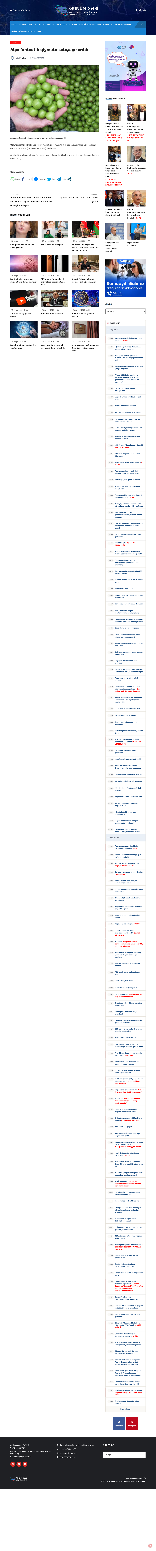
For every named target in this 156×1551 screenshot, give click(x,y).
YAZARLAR (119, 24)
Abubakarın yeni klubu (124, 588)
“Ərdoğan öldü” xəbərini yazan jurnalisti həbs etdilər (127, 420)
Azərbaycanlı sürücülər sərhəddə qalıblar (128, 339)
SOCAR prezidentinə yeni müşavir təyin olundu (128, 1237)
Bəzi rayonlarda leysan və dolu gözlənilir (127, 1315)
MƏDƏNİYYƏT (108, 24)
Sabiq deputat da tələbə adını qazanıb (127, 1402)
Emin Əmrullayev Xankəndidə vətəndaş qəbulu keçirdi (127, 1063)
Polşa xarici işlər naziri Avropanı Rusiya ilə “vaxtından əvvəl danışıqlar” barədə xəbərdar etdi (128, 1373)
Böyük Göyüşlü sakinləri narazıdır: (128, 1392)
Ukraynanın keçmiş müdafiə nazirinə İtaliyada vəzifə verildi (127, 830)
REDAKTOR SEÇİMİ (79, 24)
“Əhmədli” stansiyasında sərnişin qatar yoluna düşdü (128, 1021)
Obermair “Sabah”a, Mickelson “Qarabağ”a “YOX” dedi (128, 1325)
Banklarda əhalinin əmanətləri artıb (129, 604)
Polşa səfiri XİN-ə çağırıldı (125, 1037)
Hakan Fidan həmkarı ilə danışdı (128, 463)
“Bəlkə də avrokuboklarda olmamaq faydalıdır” (129, 1286)
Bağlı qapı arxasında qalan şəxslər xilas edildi (129, 653)
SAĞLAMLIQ (22, 31)
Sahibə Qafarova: (128, 995)
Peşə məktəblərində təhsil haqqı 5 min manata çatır (128, 496)
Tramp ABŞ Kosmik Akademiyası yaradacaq (128, 899)
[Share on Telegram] (61, 179)
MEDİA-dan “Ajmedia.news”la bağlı (129, 446)
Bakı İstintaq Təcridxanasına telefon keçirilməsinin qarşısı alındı (129, 1045)
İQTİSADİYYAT (40, 24)
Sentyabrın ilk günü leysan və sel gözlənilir (128, 535)
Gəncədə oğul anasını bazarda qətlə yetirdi (127, 1256)
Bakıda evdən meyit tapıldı (125, 406)
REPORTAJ (66, 24)
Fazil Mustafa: (125, 544)
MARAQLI (40, 31)
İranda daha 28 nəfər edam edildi (128, 412)
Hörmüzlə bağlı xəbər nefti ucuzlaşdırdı (125, 813)
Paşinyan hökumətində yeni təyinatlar (126, 662)
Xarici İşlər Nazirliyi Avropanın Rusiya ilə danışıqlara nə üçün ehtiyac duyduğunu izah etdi (127, 1362)
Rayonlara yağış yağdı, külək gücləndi (126, 679)
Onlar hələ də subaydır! (52, 244)
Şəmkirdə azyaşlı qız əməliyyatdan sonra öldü (129, 644)
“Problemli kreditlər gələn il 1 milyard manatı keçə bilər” (126, 1110)
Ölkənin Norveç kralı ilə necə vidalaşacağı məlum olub (126, 1352)
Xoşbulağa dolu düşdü (127, 924)
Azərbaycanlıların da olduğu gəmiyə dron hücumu (126, 847)
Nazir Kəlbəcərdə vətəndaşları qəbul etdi (127, 1154)
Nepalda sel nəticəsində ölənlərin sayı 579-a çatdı (128, 908)
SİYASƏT (30, 24)
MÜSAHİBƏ (91, 24)
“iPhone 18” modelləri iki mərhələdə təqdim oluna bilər (53, 282)
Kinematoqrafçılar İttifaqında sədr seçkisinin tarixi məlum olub (128, 1174)
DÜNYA (58, 24)
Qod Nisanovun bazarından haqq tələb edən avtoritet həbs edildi (113, 175)
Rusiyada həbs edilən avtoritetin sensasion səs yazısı (128, 741)
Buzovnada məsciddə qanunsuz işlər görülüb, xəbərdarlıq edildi (128, 1343)
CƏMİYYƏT (51, 24)
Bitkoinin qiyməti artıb (124, 981)
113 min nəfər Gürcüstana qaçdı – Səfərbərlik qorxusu (128, 1193)
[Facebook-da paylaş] (25, 179)
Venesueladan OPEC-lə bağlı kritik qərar (129, 1274)
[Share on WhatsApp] (15, 179)
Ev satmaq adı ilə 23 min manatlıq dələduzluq (128, 1004)
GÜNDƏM (22, 24)
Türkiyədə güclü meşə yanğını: (127, 864)
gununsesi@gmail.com (68, 1453)
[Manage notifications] (150, 1546)
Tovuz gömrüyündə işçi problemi (128, 1247)
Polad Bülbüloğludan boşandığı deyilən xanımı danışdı (135, 132)
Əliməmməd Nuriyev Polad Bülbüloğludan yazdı (125, 1220)
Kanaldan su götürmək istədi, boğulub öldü (126, 804)
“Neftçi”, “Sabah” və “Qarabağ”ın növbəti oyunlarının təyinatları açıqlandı (128, 1210)
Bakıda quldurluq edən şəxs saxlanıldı (126, 723)
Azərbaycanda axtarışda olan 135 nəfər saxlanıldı (128, 572)
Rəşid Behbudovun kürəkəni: (129, 1091)
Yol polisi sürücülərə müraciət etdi (128, 781)
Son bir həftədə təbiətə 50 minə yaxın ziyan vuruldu (127, 1071)
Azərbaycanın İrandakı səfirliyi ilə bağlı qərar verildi (128, 1135)
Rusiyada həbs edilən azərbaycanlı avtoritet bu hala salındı (114, 132)
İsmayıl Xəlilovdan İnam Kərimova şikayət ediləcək (113, 212)
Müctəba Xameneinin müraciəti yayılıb (127, 916)
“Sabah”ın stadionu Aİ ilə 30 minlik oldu (129, 581)
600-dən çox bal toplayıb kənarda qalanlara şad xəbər (128, 1030)
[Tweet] (51, 179)
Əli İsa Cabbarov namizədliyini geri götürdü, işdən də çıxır (129, 1228)
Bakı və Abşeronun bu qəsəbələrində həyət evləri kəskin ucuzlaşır (128, 514)
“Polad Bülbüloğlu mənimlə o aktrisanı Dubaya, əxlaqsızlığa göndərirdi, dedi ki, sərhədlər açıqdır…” (127, 378)
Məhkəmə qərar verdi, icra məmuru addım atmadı (129, 1081)
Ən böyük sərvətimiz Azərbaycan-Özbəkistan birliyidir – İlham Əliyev (129, 670)
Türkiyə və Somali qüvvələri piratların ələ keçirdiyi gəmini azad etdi (129, 358)
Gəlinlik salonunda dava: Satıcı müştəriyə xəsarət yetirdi (127, 636)
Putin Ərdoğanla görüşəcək (126, 988)
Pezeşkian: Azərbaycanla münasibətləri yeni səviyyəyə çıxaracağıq (126, 562)
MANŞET (14, 24)
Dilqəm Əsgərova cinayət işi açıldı (128, 774)
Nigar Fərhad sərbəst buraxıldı (127, 1201)
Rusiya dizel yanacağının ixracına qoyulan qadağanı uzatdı (128, 429)
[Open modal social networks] (69, 179)
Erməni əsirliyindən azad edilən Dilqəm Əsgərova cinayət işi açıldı (128, 553)
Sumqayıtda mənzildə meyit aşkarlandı (126, 1013)
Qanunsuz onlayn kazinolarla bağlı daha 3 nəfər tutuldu (129, 1144)
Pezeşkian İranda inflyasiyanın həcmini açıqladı (127, 437)
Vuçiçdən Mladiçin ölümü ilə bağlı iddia (128, 398)
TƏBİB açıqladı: (128, 1183)
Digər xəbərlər (125, 1409)
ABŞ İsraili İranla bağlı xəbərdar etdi (128, 973)
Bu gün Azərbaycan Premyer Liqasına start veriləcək (126, 822)
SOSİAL (99, 24)
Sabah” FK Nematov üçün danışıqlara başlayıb (126, 1335)
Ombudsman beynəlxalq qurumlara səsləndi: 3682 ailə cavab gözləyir (129, 620)
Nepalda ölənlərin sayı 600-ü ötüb (128, 797)
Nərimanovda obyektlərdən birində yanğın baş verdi (129, 367)
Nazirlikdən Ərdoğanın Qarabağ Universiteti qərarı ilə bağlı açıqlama (128, 955)
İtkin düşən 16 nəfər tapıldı (125, 715)
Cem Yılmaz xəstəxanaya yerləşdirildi (125, 389)
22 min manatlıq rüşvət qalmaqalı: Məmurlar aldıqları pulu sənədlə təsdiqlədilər (128, 699)
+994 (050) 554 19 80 (68, 1449)
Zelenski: (129, 944)
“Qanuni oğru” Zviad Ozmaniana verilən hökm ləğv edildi (128, 348)
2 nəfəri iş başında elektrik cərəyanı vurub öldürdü (125, 1265)
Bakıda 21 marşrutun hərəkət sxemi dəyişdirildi (129, 596)
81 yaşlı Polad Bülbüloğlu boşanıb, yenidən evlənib (136, 169)
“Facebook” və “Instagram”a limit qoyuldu (128, 789)
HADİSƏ (14, 31)
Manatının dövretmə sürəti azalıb (128, 759)
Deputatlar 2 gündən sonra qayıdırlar (125, 751)
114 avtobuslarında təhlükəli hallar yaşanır (129, 1119)
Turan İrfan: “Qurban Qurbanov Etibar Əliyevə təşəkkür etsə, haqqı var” (129, 1164)
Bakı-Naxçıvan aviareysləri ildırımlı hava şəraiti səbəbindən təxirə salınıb (129, 525)
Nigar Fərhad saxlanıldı (133, 244)
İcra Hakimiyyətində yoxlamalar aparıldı (128, 964)
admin (24, 58)
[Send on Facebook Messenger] (40, 179)
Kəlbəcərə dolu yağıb (123, 1127)
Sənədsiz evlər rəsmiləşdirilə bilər (129, 873)
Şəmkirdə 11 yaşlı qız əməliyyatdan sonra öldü (129, 890)
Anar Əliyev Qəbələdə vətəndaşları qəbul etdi (129, 1054)
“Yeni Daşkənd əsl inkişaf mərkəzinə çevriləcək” (127, 933)
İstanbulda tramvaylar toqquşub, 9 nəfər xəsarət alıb (129, 856)
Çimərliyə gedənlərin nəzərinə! (127, 708)
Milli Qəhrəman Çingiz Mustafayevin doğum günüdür (127, 612)
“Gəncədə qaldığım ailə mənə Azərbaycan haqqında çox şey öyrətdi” (85, 247)
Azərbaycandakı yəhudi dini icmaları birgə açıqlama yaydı (127, 472)
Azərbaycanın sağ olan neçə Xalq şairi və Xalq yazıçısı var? (85, 348)
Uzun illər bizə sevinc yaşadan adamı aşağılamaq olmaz (128, 689)
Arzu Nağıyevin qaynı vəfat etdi (127, 480)
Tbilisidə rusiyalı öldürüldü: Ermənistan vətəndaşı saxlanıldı (128, 767)
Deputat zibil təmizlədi (52, 313)
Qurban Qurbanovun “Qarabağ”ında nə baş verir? (126, 1298)
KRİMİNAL (127, 24)
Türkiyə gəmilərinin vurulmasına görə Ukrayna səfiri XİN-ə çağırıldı (129, 505)
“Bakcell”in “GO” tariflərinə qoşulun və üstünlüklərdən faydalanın (129, 1307)
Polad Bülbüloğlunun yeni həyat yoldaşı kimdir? (136, 213)
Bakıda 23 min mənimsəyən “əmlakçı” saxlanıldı (126, 882)
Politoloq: (127, 1101)
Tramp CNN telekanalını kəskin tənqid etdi (127, 487)
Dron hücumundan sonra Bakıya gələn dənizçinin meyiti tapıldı (127, 1383)
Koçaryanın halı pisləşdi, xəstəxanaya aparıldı (112, 247)
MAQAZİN (31, 31)
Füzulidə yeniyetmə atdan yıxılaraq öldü (129, 732)
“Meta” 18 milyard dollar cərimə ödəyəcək (127, 455)
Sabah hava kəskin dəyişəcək (127, 628)
